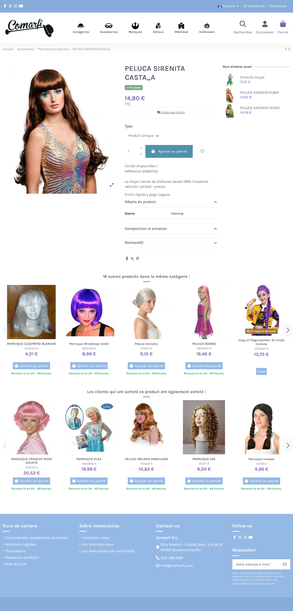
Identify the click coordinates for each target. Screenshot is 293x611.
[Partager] (127, 259)
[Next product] (289, 49)
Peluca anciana (146, 344)
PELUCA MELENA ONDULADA (146, 459)
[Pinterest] (137, 259)
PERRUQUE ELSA (88, 459)
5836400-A (204, 348)
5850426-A (89, 348)
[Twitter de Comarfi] (10, 6)
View (261, 371)
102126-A (261, 463)
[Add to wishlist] (202, 151)
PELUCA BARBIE (204, 344)
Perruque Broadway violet (89, 344)
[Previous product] (286, 49)
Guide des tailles (173, 112)
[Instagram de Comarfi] (15, 6)
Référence (133, 171)
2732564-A (261, 348)
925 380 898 (171, 557)
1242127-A (31, 467)
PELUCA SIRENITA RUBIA (259, 92)
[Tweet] (132, 259)
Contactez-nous (95, 537)
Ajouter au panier (172, 151)
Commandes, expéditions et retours (36, 537)
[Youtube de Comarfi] (21, 6)
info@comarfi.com (176, 565)
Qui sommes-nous (98, 544)
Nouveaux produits (22, 557)
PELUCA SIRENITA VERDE (260, 108)
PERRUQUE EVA (204, 459)
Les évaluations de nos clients (108, 551)
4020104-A (31, 348)
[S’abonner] (284, 564)
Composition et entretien (146, 228)
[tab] (171, 202)
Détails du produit (140, 202)
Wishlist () (256, 6)
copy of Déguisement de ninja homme (261, 342)
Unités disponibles (140, 166)
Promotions (277, 6)
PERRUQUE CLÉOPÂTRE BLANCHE (31, 344)
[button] (5, 330)
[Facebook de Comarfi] (5, 6)
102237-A (146, 348)
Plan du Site (15, 564)
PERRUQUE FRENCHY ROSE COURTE (31, 461)
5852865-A (89, 463)
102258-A (146, 463)
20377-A (204, 463)
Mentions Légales (20, 544)
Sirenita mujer (252, 77)
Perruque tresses (261, 459)
